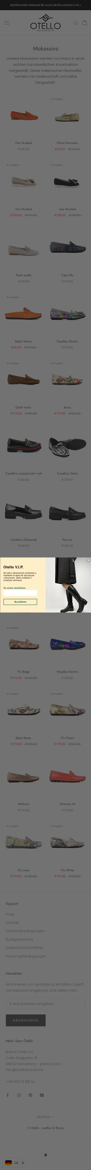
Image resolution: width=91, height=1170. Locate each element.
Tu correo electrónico (14, 588)
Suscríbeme (20, 602)
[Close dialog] (88, 560)
